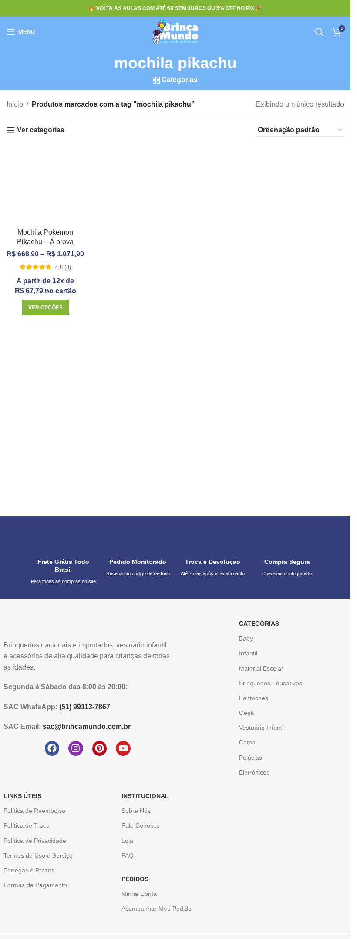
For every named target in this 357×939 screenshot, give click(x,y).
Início (15, 104)
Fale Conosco (140, 825)
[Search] (319, 31)
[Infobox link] (63, 558)
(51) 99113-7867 (84, 707)
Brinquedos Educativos (270, 683)
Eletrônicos (254, 772)
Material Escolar (261, 668)
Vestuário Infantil (262, 727)
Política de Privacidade (34, 840)
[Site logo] (175, 31)
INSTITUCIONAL (145, 795)
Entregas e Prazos (28, 870)
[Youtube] (123, 748)
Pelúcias (250, 757)
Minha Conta (139, 893)
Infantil (248, 653)
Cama (247, 742)
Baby (246, 638)
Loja (127, 840)
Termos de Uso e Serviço (38, 855)
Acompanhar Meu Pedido (156, 908)
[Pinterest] (99, 748)
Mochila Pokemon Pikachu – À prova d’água (45, 241)
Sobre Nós (136, 810)
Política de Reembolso (34, 810)
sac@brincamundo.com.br (87, 726)
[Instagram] (75, 748)
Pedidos (134, 878)
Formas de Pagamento (35, 885)
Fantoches (253, 697)
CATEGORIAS (259, 623)
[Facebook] (52, 748)
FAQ (127, 855)
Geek (246, 712)
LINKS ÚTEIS (22, 795)
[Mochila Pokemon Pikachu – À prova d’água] (45, 185)
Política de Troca (26, 825)
